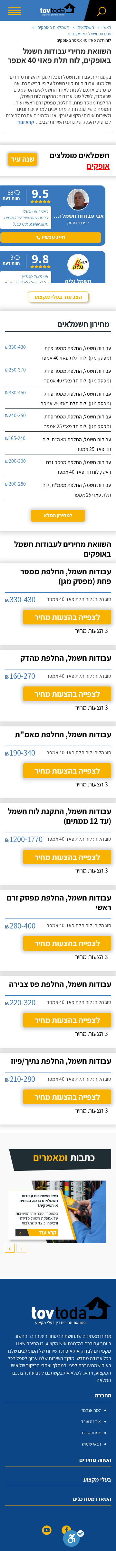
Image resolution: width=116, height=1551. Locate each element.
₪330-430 (15, 347)
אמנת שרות (91, 1433)
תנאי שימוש (91, 1444)
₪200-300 (15, 461)
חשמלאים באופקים (53, 27)
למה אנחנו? (91, 1410)
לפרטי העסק (78, 223)
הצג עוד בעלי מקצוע (58, 296)
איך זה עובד (91, 1421)
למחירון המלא (58, 515)
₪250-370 (15, 369)
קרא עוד (25, 122)
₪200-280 (15, 483)
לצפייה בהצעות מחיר (67, 617)
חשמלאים (86, 27)
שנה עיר (22, 159)
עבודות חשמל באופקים (92, 34)
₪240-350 (15, 415)
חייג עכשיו (52, 237)
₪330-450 (15, 392)
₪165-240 (15, 438)
